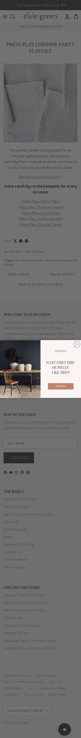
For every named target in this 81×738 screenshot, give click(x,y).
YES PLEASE (61, 386)
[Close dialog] (77, 344)
